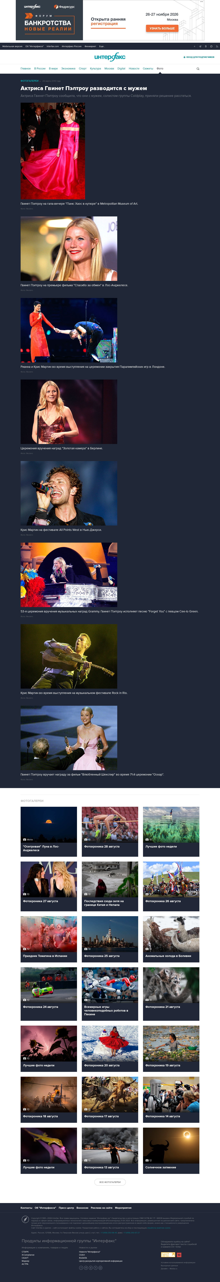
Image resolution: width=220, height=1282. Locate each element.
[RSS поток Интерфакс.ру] (96, 1268)
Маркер (25, 1261)
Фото (160, 68)
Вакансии (82, 1207)
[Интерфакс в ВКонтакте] (91, 1268)
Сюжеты (148, 68)
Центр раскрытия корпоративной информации (100, 1261)
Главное (26, 68)
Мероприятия (123, 1207)
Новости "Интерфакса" (89, 1252)
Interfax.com (53, 46)
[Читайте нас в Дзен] (81, 1268)
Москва (109, 68)
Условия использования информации (178, 1262)
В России (39, 68)
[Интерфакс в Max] (100, 1268)
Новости (134, 68)
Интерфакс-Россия (71, 46)
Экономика (68, 68)
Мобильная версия (12, 46)
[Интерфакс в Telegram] (86, 1268)
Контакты (26, 1207)
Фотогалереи (29, 81)
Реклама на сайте (101, 1207)
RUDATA (83, 1258)
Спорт (82, 68)
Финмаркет (90, 46)
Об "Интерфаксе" (34, 46)
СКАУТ (25, 1258)
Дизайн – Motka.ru (169, 1268)
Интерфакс (110, 57)
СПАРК (25, 1252)
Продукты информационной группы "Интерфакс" (69, 1240)
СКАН (82, 1255)
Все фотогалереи (110, 1182)
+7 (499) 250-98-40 (109, 1233)
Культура (95, 68)
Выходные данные (169, 1265)
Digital (121, 68)
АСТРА (25, 1264)
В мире (53, 68)
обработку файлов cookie (158, 1228)
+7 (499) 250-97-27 (132, 1233)
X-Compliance (28, 1255)
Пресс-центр (66, 1207)
